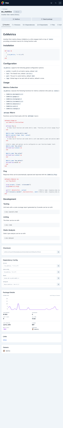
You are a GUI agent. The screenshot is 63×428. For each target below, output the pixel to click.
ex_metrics (6, 11)
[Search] (55, 3)
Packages (5, 9)
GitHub (5, 340)
